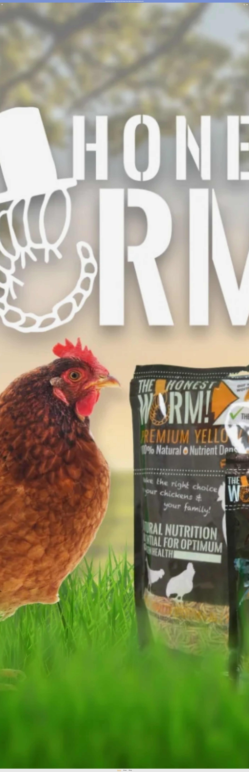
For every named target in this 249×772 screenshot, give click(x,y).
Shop (125, 770)
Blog (130, 770)
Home (119, 770)
